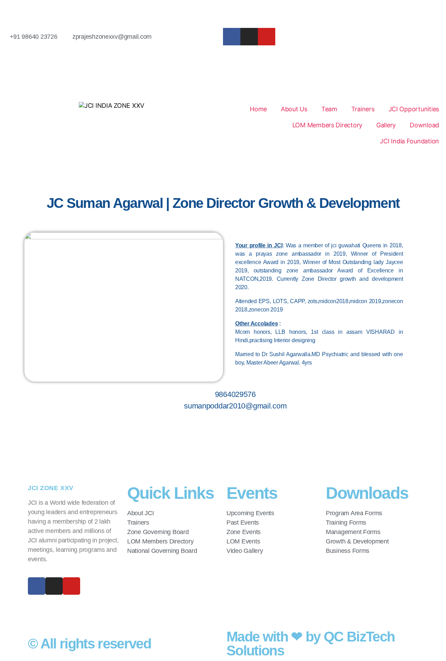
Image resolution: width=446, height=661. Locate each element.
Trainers (363, 109)
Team (329, 109)
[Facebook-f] (231, 36)
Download (424, 125)
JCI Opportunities (414, 109)
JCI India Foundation (409, 141)
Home (258, 109)
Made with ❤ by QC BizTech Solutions (310, 643)
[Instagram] (249, 36)
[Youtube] (266, 36)
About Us (294, 109)
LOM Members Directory (327, 125)
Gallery (386, 125)
